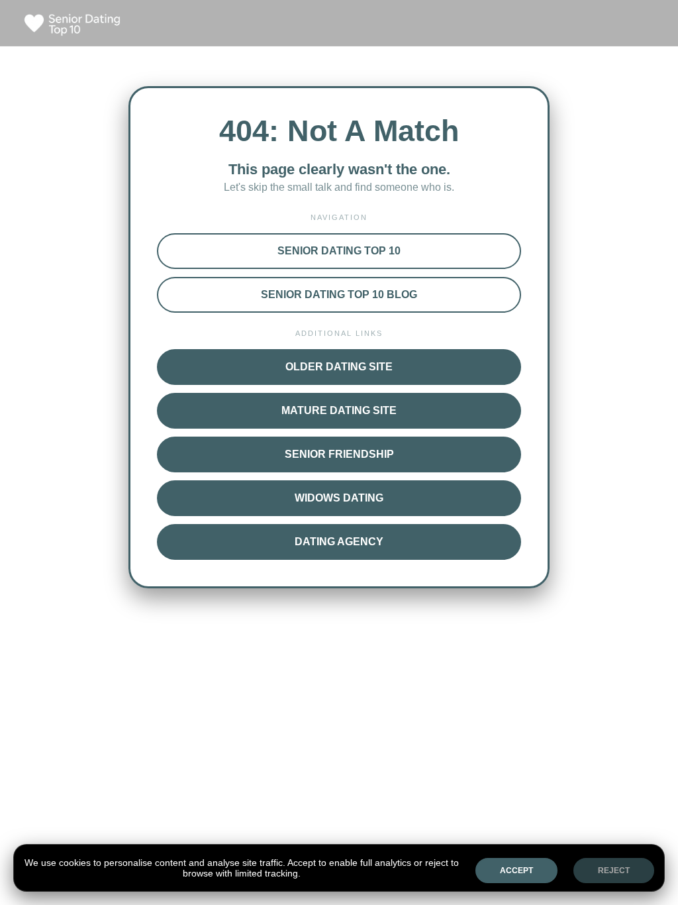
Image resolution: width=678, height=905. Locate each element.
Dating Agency (339, 541)
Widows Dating (339, 498)
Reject (614, 870)
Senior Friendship (339, 454)
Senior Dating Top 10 (339, 250)
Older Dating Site (339, 366)
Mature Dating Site (339, 410)
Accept (516, 870)
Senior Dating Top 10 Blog (339, 294)
